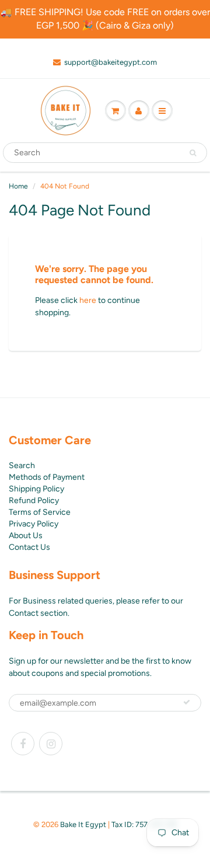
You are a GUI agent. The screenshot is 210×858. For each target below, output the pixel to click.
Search (22, 465)
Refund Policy (34, 500)
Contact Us (29, 547)
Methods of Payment (47, 477)
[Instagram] (50, 743)
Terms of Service (40, 512)
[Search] (193, 153)
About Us (26, 535)
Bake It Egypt (83, 824)
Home (18, 186)
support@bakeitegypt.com (110, 62)
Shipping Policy (36, 489)
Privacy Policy (33, 524)
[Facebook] (22, 743)
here (87, 300)
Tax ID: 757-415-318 (144, 824)
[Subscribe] (187, 702)
